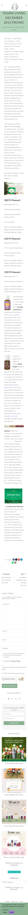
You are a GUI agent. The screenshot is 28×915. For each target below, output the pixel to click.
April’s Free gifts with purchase (14, 795)
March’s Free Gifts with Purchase (14, 826)
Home (7, 902)
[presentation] (14, 749)
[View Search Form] (1, 5)
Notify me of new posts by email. (14, 673)
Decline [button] (5, 912)
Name (5, 631)
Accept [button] (11, 912)
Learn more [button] (5, 909)
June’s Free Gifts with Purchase (14, 763)
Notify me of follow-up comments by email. (14, 668)
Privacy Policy (16, 661)
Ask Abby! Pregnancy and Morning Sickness (21, 579)
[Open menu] (26, 5)
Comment (6, 604)
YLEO (21, 902)
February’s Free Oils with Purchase (14, 857)
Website (5, 648)
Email (5, 640)
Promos (14, 30)
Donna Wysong (8, 27)
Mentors (14, 902)
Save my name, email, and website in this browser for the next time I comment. (14, 655)
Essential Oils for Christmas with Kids (6, 578)
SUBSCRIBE (14, 723)
